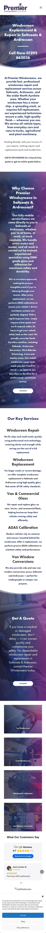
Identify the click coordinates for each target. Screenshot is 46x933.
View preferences (23, 928)
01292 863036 (26, 55)
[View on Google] (9, 868)
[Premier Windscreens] (15, 7)
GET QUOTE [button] (22, 391)
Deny (23, 921)
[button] (43, 896)
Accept (23, 915)
